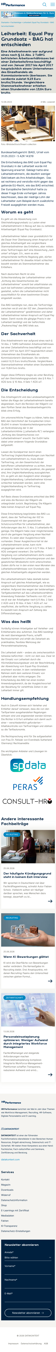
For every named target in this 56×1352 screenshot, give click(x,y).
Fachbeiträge (16, 22)
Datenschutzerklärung (31, 1343)
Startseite (5, 22)
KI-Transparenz (9, 1225)
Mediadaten (7, 1215)
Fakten (4, 1220)
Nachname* (11, 1279)
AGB (46, 1343)
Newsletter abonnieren (26, 1312)
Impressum (13, 1343)
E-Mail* (9, 1293)
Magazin (5, 1184)
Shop (4, 1205)
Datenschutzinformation (14, 1200)
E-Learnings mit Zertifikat (15, 1210)
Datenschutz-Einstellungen (15, 1231)
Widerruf (5, 1195)
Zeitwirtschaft (14, 997)
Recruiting (12, 834)
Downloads (7, 1189)
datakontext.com (10, 1159)
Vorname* (10, 1266)
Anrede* (9, 1252)
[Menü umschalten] (53, 4)
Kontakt (5, 1179)
